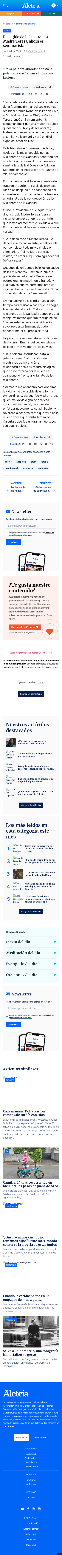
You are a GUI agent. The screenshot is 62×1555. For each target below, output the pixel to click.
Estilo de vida (31, 1462)
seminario (28, 468)
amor (33, 461)
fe (7, 1151)
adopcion (21, 461)
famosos (10, 1080)
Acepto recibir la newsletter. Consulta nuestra (31, 534)
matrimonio (11, 1206)
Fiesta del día (18, 942)
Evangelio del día (21, 964)
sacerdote (10, 1320)
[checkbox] (7, 533)
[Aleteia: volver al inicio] (31, 5)
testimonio (42, 468)
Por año (31, 1497)
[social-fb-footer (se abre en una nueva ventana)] (28, 1508)
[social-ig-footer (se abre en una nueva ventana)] (39, 1508)
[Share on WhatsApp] (52, 94)
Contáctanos (31, 1539)
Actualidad (8, 23)
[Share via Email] (47, 94)
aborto (8, 461)
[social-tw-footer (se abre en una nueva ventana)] (34, 1508)
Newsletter (31, 1480)
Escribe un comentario (31, 693)
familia (44, 461)
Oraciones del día (21, 975)
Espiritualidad (31, 1458)
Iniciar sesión (40, 1437)
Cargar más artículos (31, 805)
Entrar (40, 682)
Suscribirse (21, 1437)
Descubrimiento (31, 1466)
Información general (25, 23)
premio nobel (11, 468)
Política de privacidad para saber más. (31, 533)
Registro (11, 13)
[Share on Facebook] (30, 94)
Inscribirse (13, 542)
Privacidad (31, 1545)
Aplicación (31, 1484)
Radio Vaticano (35, 51)
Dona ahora (30, 13)
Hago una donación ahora (23, 627)
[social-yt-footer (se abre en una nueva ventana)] (22, 1508)
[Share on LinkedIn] (36, 94)
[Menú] (11, 5)
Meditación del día (23, 953)
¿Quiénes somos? (31, 1528)
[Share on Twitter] (41, 94)
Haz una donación (31, 1523)
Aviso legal (31, 1534)
